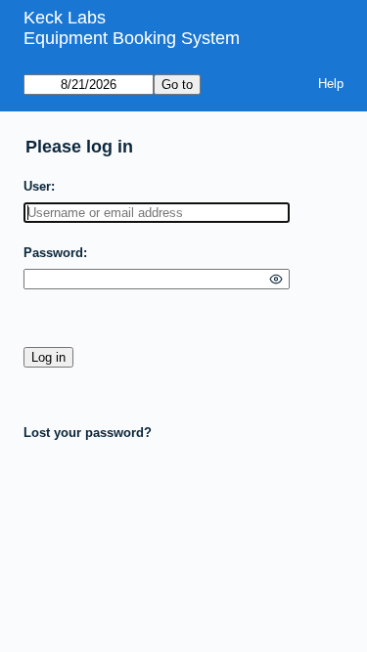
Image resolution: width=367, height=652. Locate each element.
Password (53, 252)
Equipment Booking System (131, 38)
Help (331, 83)
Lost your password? (87, 432)
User (37, 186)
